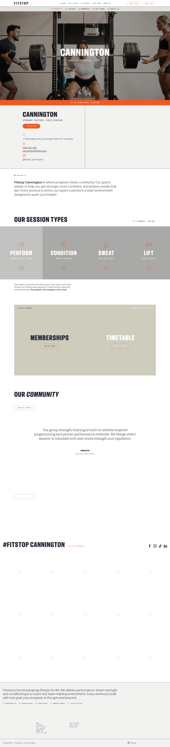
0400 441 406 (29, 147)
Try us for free (41, 732)
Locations (39, 725)
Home (37, 723)
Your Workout (40, 729)
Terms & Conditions (30, 743)
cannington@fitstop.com (35, 151)
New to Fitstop (41, 727)
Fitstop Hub (73, 727)
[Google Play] (42, 513)
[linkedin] (165, 546)
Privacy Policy (18, 743)
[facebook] (149, 546)
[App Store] (23, 513)
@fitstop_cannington (33, 159)
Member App (39, 730)
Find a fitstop (74, 723)
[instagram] (155, 546)
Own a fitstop (73, 725)
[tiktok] (160, 546)
